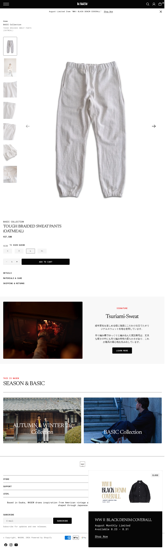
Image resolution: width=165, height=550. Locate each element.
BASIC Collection (12, 25)
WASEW (21, 537)
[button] (7, 4)
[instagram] (11, 544)
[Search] (145, 4)
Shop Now (107, 11)
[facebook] (5, 544)
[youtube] (16, 544)
